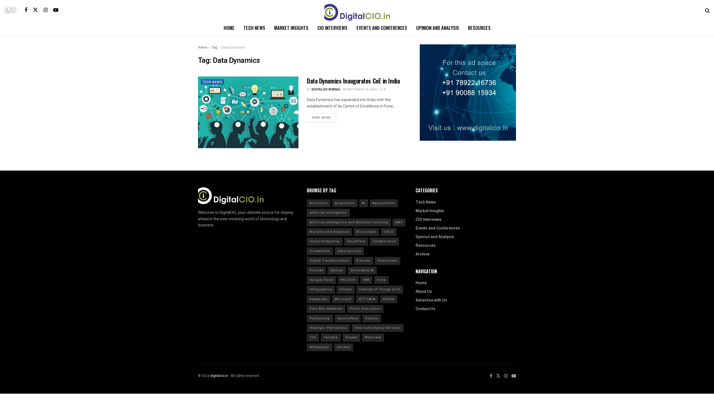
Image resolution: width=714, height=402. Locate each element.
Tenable (331, 337)
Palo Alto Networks (326, 308)
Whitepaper (320, 347)
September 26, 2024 (361, 89)
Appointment (384, 203)
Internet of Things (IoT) (379, 289)
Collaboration (384, 241)
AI (363, 203)
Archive (423, 254)
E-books (363, 260)
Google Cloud (321, 279)
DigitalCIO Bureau (326, 89)
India (381, 279)
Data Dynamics (233, 47)
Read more (324, 116)
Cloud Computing (325, 241)
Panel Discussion (365, 308)
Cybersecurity (349, 251)
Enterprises (387, 260)
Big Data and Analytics (329, 231)
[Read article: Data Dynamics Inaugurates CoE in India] (248, 112)
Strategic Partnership (328, 328)
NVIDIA (388, 299)
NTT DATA (367, 299)
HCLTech (348, 279)
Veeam (351, 337)
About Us (424, 292)
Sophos (371, 318)
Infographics (321, 289)
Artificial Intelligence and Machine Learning (349, 222)
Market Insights (291, 27)
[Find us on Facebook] (26, 10)
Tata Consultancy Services (377, 328)
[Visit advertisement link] (468, 92)
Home (229, 27)
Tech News (254, 27)
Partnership (320, 318)
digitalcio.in (219, 375)
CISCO (388, 231)
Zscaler (343, 347)
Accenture (319, 203)
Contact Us (425, 309)
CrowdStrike (320, 251)
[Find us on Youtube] (55, 10)
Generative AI (362, 270)
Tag (214, 47)
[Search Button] (707, 10)
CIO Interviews (332, 27)
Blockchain (366, 231)
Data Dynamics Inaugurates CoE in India (353, 80)
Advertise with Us (431, 300)
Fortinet (316, 270)
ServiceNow (347, 318)
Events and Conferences (381, 27)
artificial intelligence (328, 212)
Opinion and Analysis (437, 27)
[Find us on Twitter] (35, 10)
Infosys (345, 289)
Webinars (373, 337)
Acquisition (345, 203)
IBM (366, 279)
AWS (399, 222)
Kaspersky (318, 299)
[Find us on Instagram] (46, 10)
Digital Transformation (329, 260)
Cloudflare (356, 241)
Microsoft (343, 299)
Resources (479, 27)
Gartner (336, 270)
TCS (313, 337)
